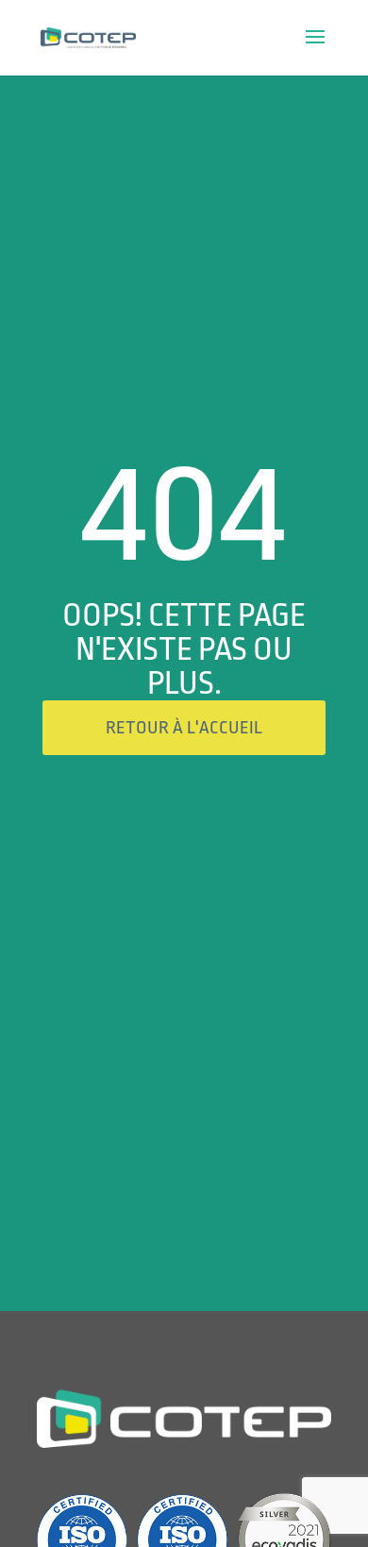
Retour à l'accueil (184, 727)
